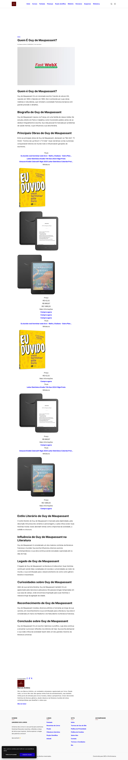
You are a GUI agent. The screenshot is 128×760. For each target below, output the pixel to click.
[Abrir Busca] (111, 4)
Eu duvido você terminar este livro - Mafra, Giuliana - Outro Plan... (46, 156)
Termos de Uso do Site (78, 725)
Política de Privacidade (78, 729)
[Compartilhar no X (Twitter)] (31, 679)
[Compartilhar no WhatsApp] (27, 679)
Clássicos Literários (53, 732)
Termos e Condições (78, 742)
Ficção (49, 729)
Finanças (50, 4)
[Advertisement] (64, 20)
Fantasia (42, 4)
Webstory (96, 4)
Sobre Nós (74, 735)
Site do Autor (21, 704)
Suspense (87, 4)
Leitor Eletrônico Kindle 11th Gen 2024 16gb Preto (46, 159)
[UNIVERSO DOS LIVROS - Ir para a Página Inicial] (14, 4)
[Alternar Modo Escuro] (115, 4)
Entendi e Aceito (27, 754)
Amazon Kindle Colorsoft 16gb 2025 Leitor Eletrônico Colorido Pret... (46, 161)
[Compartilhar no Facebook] (29, 679)
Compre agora (46, 312)
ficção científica (60, 4)
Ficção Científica (52, 735)
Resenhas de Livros (53, 725)
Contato (73, 738)
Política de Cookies (77, 732)
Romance (79, 4)
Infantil (49, 738)
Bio (72, 745)
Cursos (34, 4)
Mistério (70, 4)
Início (28, 4)
